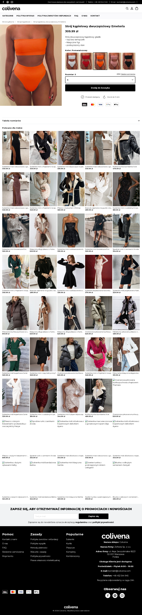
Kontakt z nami (9, 539)
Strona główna (8, 22)
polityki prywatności (103, 522)
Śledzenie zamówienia (13, 552)
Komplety (71, 552)
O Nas (84, 16)
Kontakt (95, 16)
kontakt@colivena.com (126, 2)
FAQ (76, 16)
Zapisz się (93, 516)
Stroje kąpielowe (23, 22)
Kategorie (7, 16)
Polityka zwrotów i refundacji (54, 16)
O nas (5, 543)
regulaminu (81, 522)
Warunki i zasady (38, 552)
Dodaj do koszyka (100, 88)
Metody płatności (38, 547)
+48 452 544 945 (100, 2)
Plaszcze (70, 547)
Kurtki (69, 543)
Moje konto (7, 556)
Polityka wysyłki (25, 16)
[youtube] (12, 2)
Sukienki (70, 539)
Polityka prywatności (40, 556)
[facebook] (3, 2)
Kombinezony (73, 556)
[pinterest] (8, 2)
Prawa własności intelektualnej (45, 560)
